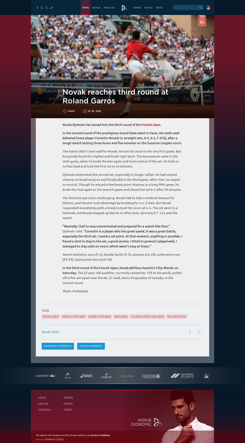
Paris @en (121, 316)
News (85, 8)
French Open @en (73, 316)
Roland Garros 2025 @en (147, 316)
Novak (96, 8)
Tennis (137, 8)
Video (159, 8)
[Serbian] (208, 7)
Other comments (91, 346)
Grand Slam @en (100, 316)
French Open (151, 125)
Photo (148, 8)
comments (58, 346)
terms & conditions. (100, 435)
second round (176, 316)
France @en (50, 316)
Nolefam (109, 8)
